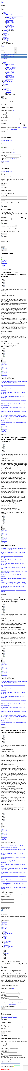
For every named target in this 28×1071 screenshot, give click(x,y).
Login (2, 9)
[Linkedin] (4, 281)
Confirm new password (6, 219)
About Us (5, 39)
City (2, 1053)
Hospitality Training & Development (14, 16)
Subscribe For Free (5, 908)
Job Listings (6, 38)
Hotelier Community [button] (8, 31)
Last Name (3, 114)
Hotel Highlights (10, 27)
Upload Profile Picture (9, 1006)
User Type (3, 116)
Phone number (4, 122)
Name (2, 991)
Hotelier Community (8, 933)
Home (4, 12)
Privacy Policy (6, 947)
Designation (3, 119)
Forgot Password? (13, 158)
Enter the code (4, 195)
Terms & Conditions (22, 127)
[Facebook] (4, 283)
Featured (5, 30)
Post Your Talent (4, 55)
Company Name (4, 117)
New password (4, 217)
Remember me (5, 159)
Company (3, 992)
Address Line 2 (4, 1051)
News (4, 13)
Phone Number (4, 1048)
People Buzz (9, 24)
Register (3, 131)
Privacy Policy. (14, 129)
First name (3, 113)
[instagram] (4, 951)
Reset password (4, 220)
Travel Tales (9, 25)
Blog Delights (9, 20)
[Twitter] (4, 282)
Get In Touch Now (5, 920)
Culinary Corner (10, 26)
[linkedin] (6, 953)
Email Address (4, 120)
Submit (2, 185)
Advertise (5, 42)
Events (5, 936)
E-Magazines (6, 34)
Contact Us (6, 40)
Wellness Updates (10, 22)
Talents (5, 33)
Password (3, 123)
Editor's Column (10, 14)
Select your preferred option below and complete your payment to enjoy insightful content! (13, 1058)
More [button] (4, 89)
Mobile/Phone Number (6, 1031)
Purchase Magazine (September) (8, 54)
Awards (5, 37)
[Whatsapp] (4, 279)
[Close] (1, 8)
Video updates (9, 29)
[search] (15, 49)
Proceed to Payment (5, 1069)
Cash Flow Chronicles (11, 17)
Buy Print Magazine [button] (8, 941)
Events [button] (5, 35)
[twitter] (4, 959)
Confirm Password (5, 125)
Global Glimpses (10, 21)
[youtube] (4, 956)
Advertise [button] (5, 942)
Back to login (4, 233)
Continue (3, 200)
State (2, 1054)
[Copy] (4, 285)
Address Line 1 (4, 1050)
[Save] (4, 286)
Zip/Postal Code (4, 1056)
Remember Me (5, 158)
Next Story (3, 434)
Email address (4, 155)
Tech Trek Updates (10, 18)
